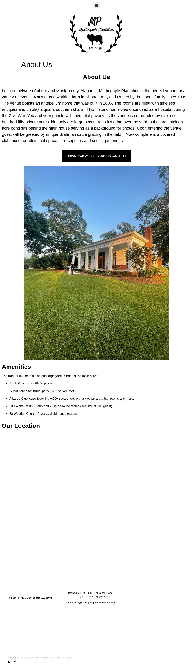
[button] (96, 5)
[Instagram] (9, 661)
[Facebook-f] (14, 661)
